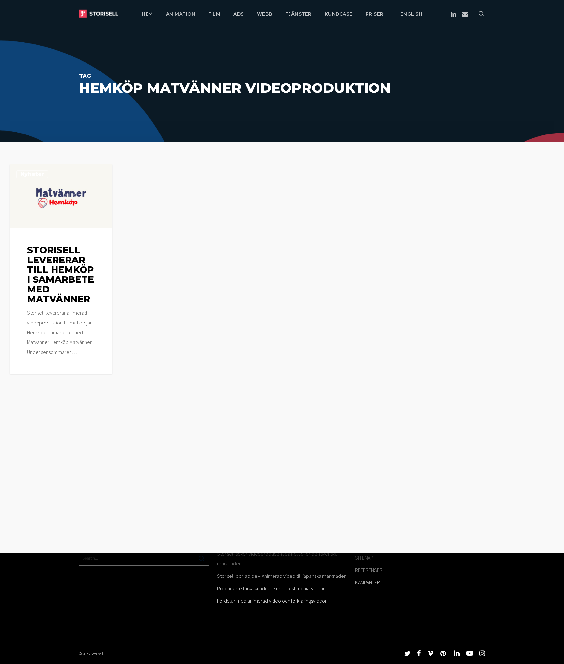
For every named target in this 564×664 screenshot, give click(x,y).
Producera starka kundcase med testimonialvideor (271, 588)
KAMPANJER (367, 582)
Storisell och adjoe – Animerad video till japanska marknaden (282, 576)
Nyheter (32, 174)
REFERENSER (369, 570)
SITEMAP (364, 557)
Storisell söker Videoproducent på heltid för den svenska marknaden (277, 558)
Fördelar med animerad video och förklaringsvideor (272, 600)
